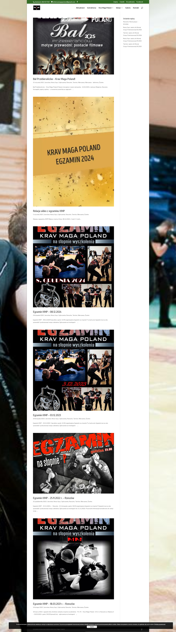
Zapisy (115, 2)
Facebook (139, 2)
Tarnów (75, 82)
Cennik (122, 2)
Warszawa (81, 82)
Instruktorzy (91, 8)
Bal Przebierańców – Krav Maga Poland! (54, 79)
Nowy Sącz (54, 82)
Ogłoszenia (62, 82)
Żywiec (101, 82)
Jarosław (48, 82)
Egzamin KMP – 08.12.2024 (47, 311)
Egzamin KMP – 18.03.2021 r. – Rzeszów (54, 603)
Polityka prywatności (159, 624)
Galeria (127, 8)
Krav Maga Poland (105, 8)
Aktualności (80, 8)
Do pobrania (130, 2)
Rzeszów (69, 82)
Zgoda (92, 627)
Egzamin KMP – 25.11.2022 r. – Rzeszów (53, 498)
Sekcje (118, 8)
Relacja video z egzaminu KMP (49, 211)
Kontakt (136, 8)
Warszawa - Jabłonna (91, 82)
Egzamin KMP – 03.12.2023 (47, 415)
